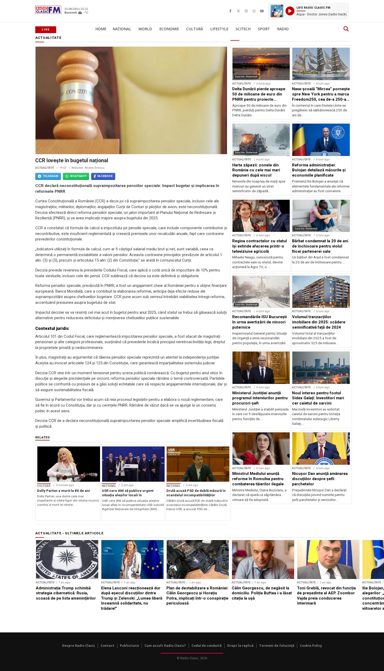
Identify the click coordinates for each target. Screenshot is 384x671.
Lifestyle (219, 28)
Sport (264, 28)
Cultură (194, 28)
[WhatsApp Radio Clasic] (254, 11)
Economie (169, 28)
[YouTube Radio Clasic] (262, 11)
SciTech (243, 28)
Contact (107, 645)
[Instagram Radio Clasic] (246, 11)
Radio (283, 28)
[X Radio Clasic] (238, 11)
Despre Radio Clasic (78, 645)
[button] (308, 11)
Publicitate (129, 645)
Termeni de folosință (276, 645)
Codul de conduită (206, 645)
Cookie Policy (311, 645)
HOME (100, 28)
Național (122, 28)
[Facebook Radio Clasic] (230, 11)
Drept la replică (240, 645)
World (145, 28)
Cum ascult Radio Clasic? (165, 645)
